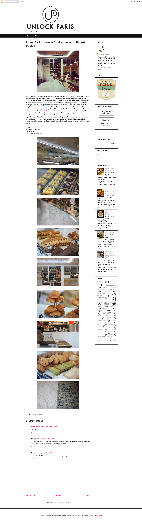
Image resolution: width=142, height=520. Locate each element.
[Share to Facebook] (40, 414)
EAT (99, 282)
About (37, 36)
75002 (114, 333)
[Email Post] (28, 414)
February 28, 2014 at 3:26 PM (49, 439)
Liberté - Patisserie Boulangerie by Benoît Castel (109, 255)
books (110, 324)
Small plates (111, 315)
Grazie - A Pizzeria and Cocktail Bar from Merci (110, 192)
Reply (33, 432)
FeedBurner (106, 125)
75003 (99, 289)
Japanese (109, 319)
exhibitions (110, 285)
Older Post (86, 496)
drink (99, 296)
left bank (106, 317)
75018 (99, 306)
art (114, 282)
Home (29, 36)
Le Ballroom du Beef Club (110, 169)
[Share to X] (38, 414)
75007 (99, 340)
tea (98, 328)
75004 (102, 335)
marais (106, 287)
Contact (47, 36)
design (99, 326)
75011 (104, 312)
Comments (103, 158)
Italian (109, 336)
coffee (113, 306)
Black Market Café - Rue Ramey (110, 212)
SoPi (114, 310)
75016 (99, 336)
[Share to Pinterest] (42, 414)
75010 (106, 304)
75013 (111, 335)
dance (110, 331)
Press (56, 36)
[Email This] (34, 414)
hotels (109, 326)
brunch (100, 302)
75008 (109, 328)
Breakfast (100, 324)
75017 (107, 340)
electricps (34, 426)
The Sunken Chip (46, 111)
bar (115, 312)
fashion (112, 289)
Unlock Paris (104, 54)
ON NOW (99, 338)
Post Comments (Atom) (62, 502)
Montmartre (101, 310)
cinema (99, 329)
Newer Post (30, 496)
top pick (102, 300)
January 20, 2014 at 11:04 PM (47, 426)
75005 (110, 338)
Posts (101, 155)
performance (101, 321)
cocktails (101, 294)
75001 (99, 315)
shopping (106, 298)
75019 (99, 319)
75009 (106, 292)
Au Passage (109, 232)
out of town (102, 333)
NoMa (114, 296)
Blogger (98, 515)
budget (113, 302)
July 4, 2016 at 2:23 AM (47, 453)
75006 (109, 322)
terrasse (106, 308)
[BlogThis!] (36, 414)
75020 (114, 340)
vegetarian (106, 314)
